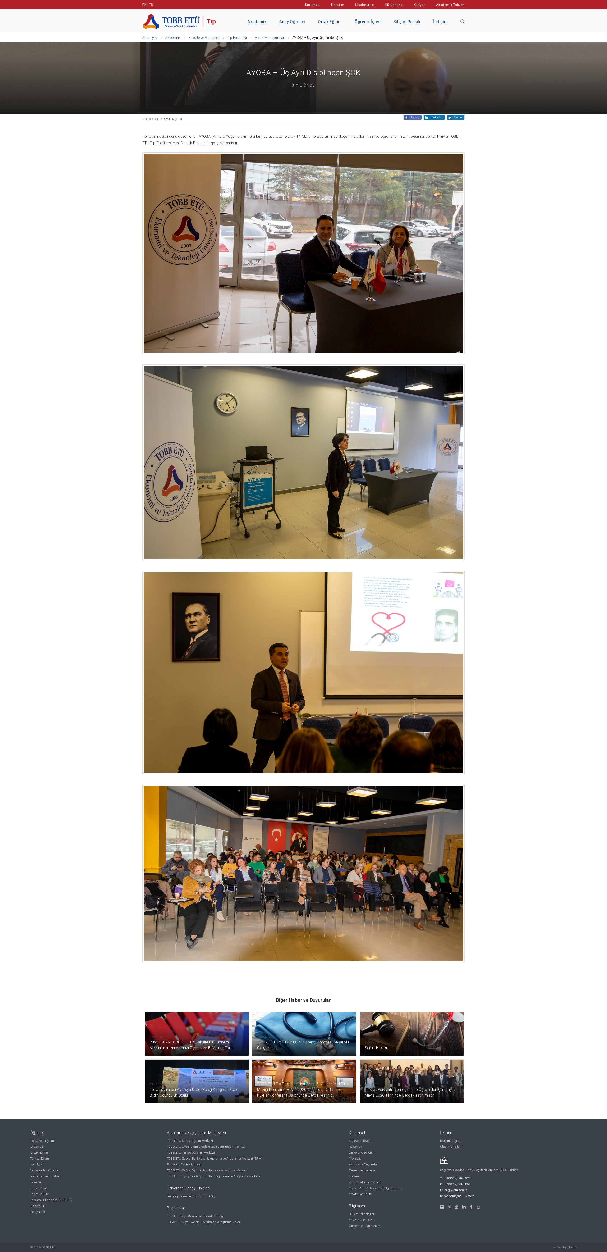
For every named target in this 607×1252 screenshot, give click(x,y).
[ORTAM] (479, 1205)
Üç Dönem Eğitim (42, 1141)
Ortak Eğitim (330, 21)
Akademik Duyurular (363, 1164)
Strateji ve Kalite (360, 1194)
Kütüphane (394, 5)
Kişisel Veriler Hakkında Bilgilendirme (375, 1188)
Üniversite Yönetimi (362, 1152)
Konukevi (36, 1164)
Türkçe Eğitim (39, 1158)
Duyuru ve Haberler (362, 1170)
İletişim (440, 21)
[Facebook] (471, 1207)
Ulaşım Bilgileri (450, 1146)
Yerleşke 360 (39, 1194)
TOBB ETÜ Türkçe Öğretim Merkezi (191, 1152)
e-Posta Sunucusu (361, 1220)
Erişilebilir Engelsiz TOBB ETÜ (51, 1200)
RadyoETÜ (37, 1212)
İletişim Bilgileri (450, 1141)
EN (144, 5)
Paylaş (415, 117)
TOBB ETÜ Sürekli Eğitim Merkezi (190, 1141)
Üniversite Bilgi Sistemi (365, 1226)
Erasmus (36, 1146)
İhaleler (354, 1176)
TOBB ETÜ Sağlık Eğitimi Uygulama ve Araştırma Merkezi (207, 1170)
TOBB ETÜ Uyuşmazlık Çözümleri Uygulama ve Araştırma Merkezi (213, 1176)
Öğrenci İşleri (368, 21)
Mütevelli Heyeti (359, 1141)
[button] (462, 21)
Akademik (257, 21)
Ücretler (337, 5)
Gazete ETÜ (38, 1206)
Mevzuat (355, 1158)
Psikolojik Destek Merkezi (184, 1164)
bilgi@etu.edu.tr (455, 1190)
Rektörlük (355, 1146)
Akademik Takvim (450, 5)
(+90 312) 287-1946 (457, 1184)
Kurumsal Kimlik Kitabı (365, 1182)
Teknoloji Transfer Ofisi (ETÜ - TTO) (191, 1196)
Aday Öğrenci (292, 21)
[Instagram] (442, 1207)
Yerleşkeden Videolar (45, 1170)
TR (151, 5)
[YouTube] (457, 1207)
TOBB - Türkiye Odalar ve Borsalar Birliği (195, 1216)
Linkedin (436, 117)
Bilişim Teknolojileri (362, 1214)
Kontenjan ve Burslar (44, 1176)
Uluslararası (364, 5)
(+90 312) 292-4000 (457, 1178)
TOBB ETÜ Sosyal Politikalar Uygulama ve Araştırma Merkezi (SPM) (214, 1158)
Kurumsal (312, 5)
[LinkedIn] (464, 1207)
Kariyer (419, 5)
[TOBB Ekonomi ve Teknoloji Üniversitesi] (195, 21)
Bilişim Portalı (407, 21)
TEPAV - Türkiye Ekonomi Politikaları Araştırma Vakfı (203, 1222)
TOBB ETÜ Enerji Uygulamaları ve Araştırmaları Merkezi (206, 1146)
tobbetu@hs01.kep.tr (459, 1196)
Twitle (458, 117)
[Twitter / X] (449, 1207)
